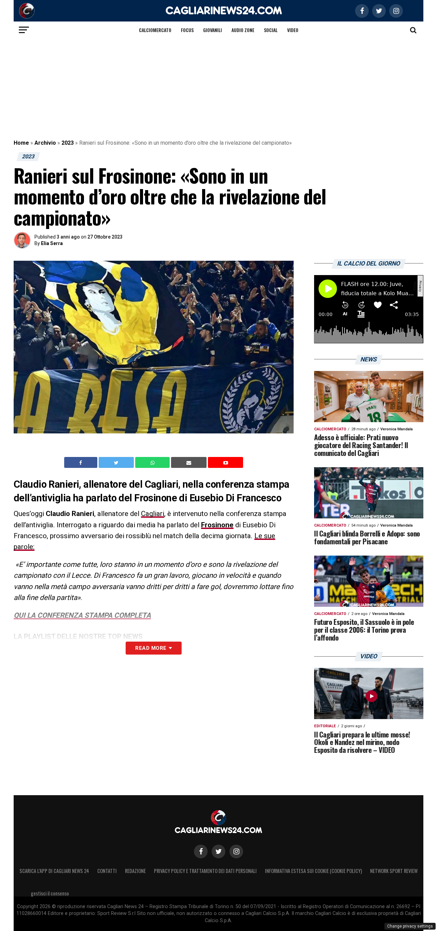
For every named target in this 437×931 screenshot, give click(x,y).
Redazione (135, 870)
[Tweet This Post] (117, 462)
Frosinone (217, 525)
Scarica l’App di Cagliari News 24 (54, 870)
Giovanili (212, 29)
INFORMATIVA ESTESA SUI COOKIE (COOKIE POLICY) (313, 870)
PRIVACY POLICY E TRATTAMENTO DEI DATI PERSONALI (205, 870)
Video (292, 29)
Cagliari (152, 514)
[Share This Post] (153, 462)
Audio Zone (242, 29)
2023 (67, 143)
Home (21, 143)
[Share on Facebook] (81, 462)
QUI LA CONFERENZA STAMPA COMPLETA (82, 615)
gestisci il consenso (50, 893)
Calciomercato (155, 29)
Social (271, 29)
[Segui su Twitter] (218, 851)
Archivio (45, 143)
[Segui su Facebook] (201, 851)
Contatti (107, 870)
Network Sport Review (394, 870)
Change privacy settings (410, 926)
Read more (150, 648)
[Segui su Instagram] (236, 851)
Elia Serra (52, 243)
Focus (187, 29)
